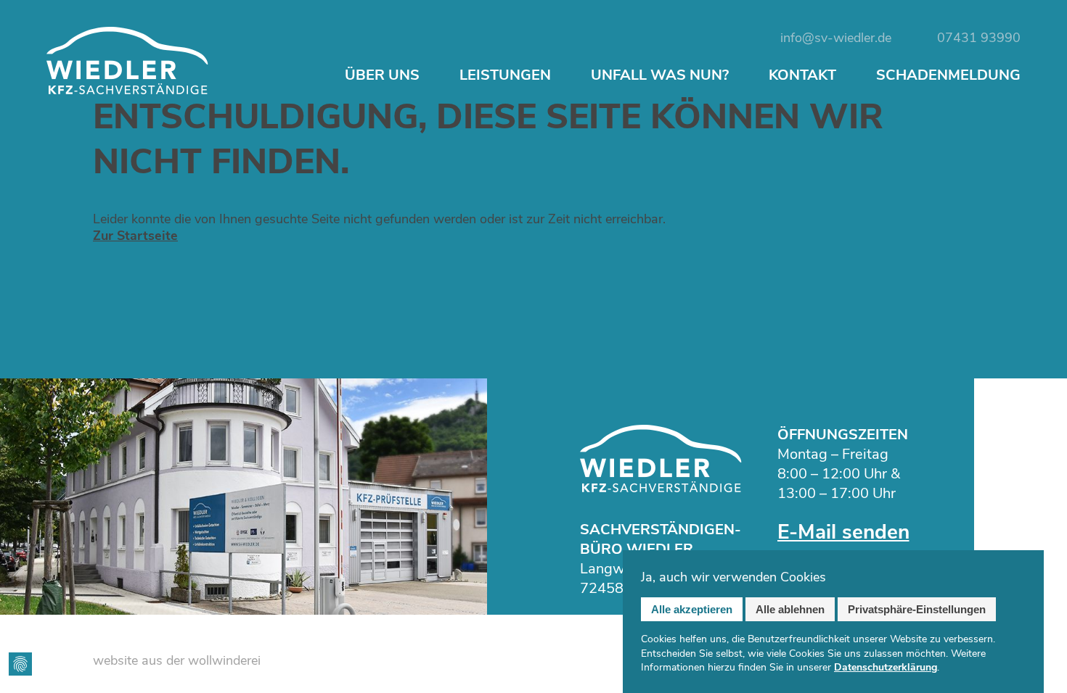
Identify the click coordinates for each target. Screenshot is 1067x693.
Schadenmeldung (948, 75)
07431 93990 (979, 37)
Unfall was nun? (660, 75)
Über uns (382, 75)
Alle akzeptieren (691, 609)
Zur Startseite (135, 235)
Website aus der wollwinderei (177, 660)
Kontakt (802, 75)
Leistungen (505, 75)
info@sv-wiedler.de (835, 37)
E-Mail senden (843, 532)
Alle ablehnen (790, 609)
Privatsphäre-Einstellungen (917, 609)
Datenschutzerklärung (885, 667)
